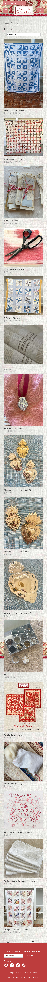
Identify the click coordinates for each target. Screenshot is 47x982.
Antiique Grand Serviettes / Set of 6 (19, 881)
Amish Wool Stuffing (13, 783)
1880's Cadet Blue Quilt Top (16, 110)
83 (33, 941)
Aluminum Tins (10, 675)
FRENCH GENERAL (32, 973)
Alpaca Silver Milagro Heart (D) (17, 551)
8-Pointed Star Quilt (13, 318)
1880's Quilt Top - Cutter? (15, 159)
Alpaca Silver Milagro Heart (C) (17, 490)
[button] (5, 10)
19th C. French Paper (13, 221)
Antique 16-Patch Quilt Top (16, 929)
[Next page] (38, 940)
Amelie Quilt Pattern (13, 735)
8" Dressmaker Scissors (14, 269)
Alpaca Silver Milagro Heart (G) (17, 613)
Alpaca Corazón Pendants (15, 428)
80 (5, 367)
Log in (6, 3)
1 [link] (8, 941)
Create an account (18, 3)
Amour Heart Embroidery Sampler (18, 832)
